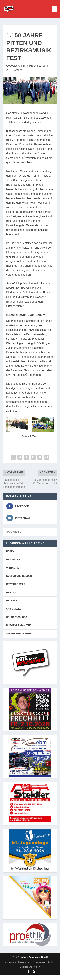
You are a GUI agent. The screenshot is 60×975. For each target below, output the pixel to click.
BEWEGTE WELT (15, 584)
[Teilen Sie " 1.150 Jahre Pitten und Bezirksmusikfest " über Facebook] (13, 457)
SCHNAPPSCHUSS (16, 617)
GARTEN (11, 592)
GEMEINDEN (13, 559)
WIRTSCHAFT (14, 567)
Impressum (10, 962)
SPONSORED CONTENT (19, 633)
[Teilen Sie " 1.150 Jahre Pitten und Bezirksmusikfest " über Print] (46, 457)
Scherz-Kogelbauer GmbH (34, 957)
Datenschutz (25, 962)
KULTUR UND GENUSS (19, 576)
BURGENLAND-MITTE (18, 625)
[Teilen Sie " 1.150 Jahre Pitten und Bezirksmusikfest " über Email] (40, 457)
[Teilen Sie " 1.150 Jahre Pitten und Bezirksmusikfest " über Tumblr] (26, 457)
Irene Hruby (29, 65)
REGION (11, 551)
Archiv (18, 70)
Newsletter (39, 962)
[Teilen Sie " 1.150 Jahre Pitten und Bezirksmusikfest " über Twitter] (20, 457)
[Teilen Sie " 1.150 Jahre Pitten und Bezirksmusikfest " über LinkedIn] (33, 457)
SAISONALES (13, 608)
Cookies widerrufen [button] (30, 966)
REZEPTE (11, 600)
